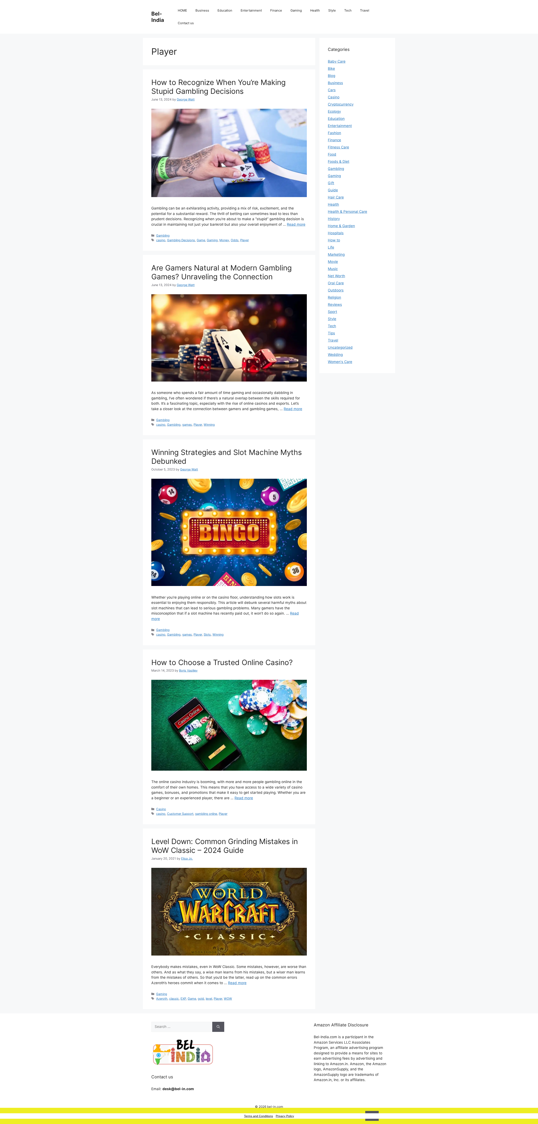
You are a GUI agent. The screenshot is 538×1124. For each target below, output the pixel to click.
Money (224, 240)
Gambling (163, 235)
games (187, 424)
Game (201, 240)
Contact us (186, 23)
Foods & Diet (338, 161)
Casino (161, 809)
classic (174, 998)
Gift (331, 183)
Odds (235, 240)
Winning (209, 424)
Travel (364, 10)
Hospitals (336, 233)
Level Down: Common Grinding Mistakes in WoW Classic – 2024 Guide (224, 846)
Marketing (336, 254)
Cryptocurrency (340, 104)
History (334, 219)
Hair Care (336, 197)
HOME (182, 10)
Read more (296, 224)
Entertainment (251, 10)
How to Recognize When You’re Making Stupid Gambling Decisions (218, 86)
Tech (348, 10)
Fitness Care (338, 147)
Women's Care (340, 362)
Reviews (335, 304)
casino (160, 240)
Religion (334, 297)
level (209, 998)
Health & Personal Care (347, 211)
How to (334, 240)
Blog (331, 76)
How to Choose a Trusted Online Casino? (222, 662)
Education (225, 10)
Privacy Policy (285, 1116)
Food (332, 154)
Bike (331, 68)
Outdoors (336, 290)
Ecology (334, 111)
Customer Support (180, 813)
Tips (331, 333)
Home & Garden (341, 226)
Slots (207, 634)
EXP (183, 998)
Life (331, 247)
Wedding (335, 355)
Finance (276, 10)
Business (202, 10)
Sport (332, 312)
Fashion (334, 133)
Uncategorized (340, 347)
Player (244, 240)
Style (332, 10)
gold (201, 998)
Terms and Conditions (258, 1116)
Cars (332, 90)
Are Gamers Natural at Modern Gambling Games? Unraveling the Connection (221, 272)
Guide (333, 190)
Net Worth (336, 276)
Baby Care (336, 61)
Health (315, 10)
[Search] (218, 1027)
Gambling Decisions (181, 240)
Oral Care (336, 283)
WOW (228, 998)
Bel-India (157, 17)
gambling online (206, 813)
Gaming (296, 10)
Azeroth (161, 998)
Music (333, 269)
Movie (333, 262)
